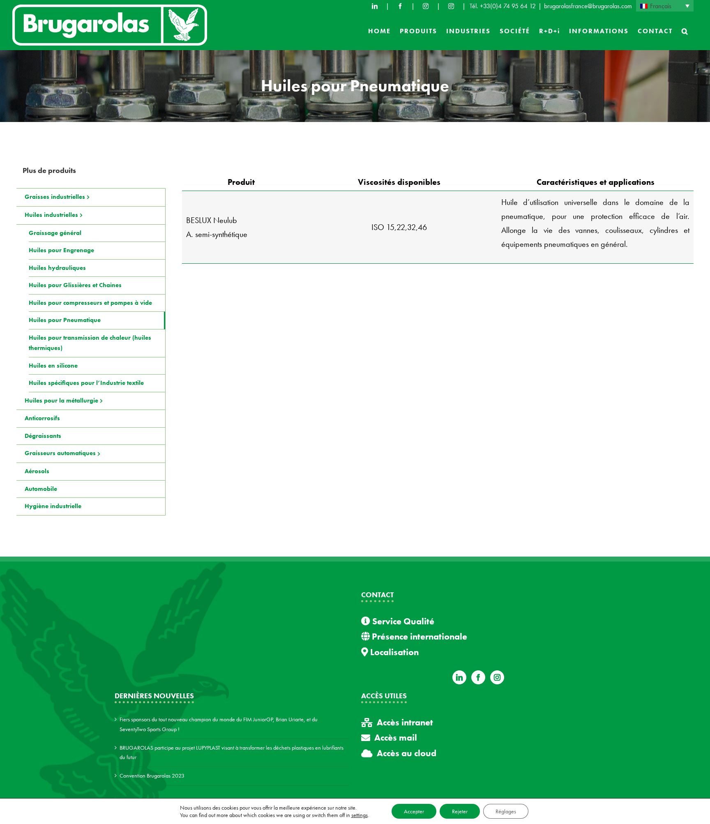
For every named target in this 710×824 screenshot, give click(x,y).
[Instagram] (497, 677)
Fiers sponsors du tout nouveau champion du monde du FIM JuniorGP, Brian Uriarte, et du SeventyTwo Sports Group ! (219, 724)
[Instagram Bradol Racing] (451, 6)
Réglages (506, 811)
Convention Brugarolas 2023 (152, 775)
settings (359, 815)
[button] (685, 31)
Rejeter (460, 811)
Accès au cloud (406, 753)
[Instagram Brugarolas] (426, 6)
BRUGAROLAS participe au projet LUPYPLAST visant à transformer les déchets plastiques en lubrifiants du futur (231, 752)
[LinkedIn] (375, 6)
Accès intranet (405, 722)
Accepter (414, 811)
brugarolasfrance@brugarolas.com (588, 6)
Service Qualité (402, 621)
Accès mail (395, 737)
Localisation (393, 652)
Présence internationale (418, 636)
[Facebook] (400, 6)
